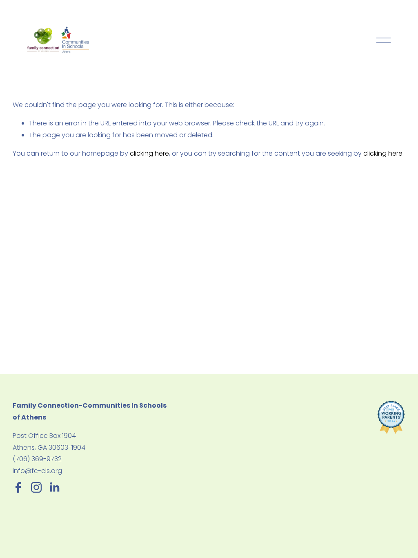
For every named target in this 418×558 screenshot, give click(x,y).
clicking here (149, 153)
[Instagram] (36, 487)
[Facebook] (18, 487)
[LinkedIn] (54, 487)
